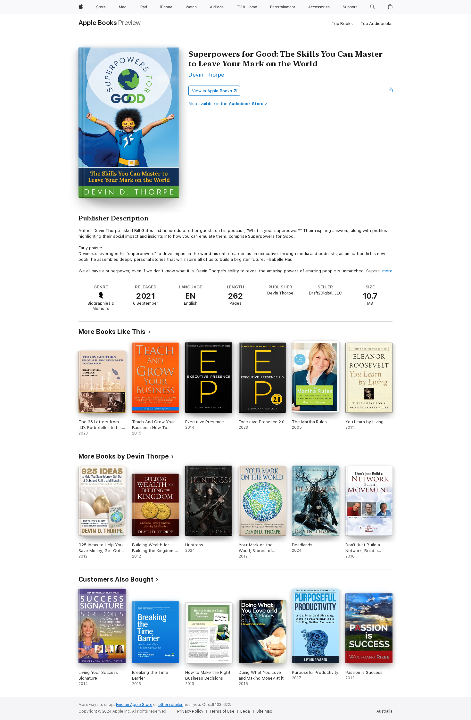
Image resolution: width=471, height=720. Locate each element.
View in (212, 90)
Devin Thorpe (206, 74)
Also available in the (225, 103)
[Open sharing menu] (391, 91)
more (387, 271)
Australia (384, 711)
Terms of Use (222, 711)
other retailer (170, 704)
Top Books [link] (342, 23)
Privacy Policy (190, 711)
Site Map (264, 711)
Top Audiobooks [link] (376, 23)
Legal (245, 711)
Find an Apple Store (134, 704)
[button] (372, 7)
